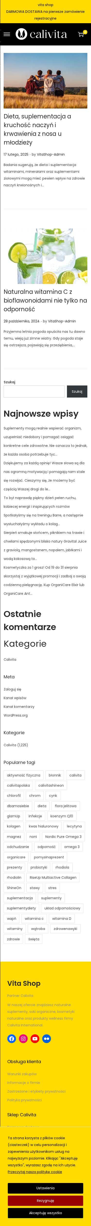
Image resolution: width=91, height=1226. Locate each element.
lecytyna (74, 826)
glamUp (13, 816)
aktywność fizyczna (23, 775)
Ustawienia (45, 1188)
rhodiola (62, 867)
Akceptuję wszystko (45, 1213)
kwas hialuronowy (43, 826)
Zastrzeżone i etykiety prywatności (36, 1091)
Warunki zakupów (22, 1074)
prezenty (14, 867)
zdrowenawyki (65, 928)
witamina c (34, 918)
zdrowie (13, 939)
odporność (47, 846)
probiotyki (39, 867)
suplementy (51, 898)
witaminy (15, 928)
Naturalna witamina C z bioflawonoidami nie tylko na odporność (45, 300)
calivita (75, 775)
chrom (35, 795)
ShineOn (14, 887)
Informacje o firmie (23, 1082)
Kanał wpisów (15, 698)
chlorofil (14, 795)
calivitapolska (18, 785)
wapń (11, 918)
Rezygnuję (45, 1200)
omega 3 (72, 846)
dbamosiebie (18, 806)
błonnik (55, 775)
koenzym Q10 (61, 816)
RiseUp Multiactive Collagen (53, 877)
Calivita (10, 659)
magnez (14, 836)
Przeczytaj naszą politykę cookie (35, 1171)
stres (52, 887)
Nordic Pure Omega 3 (63, 836)
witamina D (61, 918)
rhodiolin (14, 877)
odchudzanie (18, 846)
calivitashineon (51, 785)
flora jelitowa (65, 806)
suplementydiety (21, 908)
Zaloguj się (12, 689)
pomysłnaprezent (49, 857)
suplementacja (20, 898)
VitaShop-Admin (51, 154)
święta (33, 939)
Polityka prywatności (24, 1100)
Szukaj (9, 382)
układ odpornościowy (62, 908)
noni (33, 836)
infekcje (35, 816)
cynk (53, 795)
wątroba (38, 928)
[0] (81, 34)
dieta (42, 806)
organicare (16, 857)
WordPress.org (16, 715)
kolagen (13, 826)
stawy (35, 887)
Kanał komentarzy (19, 706)
